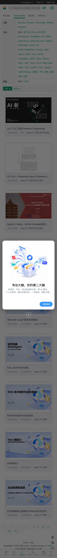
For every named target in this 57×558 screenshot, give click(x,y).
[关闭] (28, 314)
